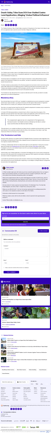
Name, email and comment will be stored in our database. (17, 267)
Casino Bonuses (42, 369)
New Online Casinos (21, 369)
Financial (35, 389)
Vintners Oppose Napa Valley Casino (11, 322)
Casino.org (12, 429)
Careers (2, 394)
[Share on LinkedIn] (11, 25)
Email (27, 260)
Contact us (3, 389)
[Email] (48, 168)
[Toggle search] (49, 2)
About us (3, 388)
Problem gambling (44, 396)
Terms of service (44, 391)
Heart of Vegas (15, 399)
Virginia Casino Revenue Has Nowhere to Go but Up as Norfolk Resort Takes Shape (27, 346)
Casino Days (15, 393)
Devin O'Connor (14, 348)
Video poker (26, 398)
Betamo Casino (15, 391)
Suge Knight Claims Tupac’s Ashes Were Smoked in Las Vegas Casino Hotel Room (27, 359)
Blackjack (25, 396)
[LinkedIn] (45, 168)
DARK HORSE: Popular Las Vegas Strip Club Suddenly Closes (22, 340)
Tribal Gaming (7, 5)
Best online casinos (27, 389)
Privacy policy (43, 393)
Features (35, 393)
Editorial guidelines (44, 398)
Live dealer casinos (27, 399)
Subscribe (25, 221)
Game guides (27, 388)
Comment (6, 245)
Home (42, 389)
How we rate (3, 398)
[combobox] (8, 382)
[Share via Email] (16, 25)
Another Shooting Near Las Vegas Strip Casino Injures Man (16, 299)
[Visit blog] (21, 409)
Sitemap (42, 394)
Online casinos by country (45, 401)
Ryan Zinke (35, 146)
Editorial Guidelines (4, 396)
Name (5, 260)
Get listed (3, 391)
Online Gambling (32, 369)
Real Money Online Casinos (8, 369)
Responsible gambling (5, 399)
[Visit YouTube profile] (16, 409)
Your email (4, 216)
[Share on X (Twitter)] (13, 25)
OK (47, 431)
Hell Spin (14, 394)
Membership (3, 393)
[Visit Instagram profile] (18, 409)
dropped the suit (15, 146)
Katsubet (14, 396)
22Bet (14, 389)
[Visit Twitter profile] (11, 409)
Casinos (35, 391)
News (2, 5)
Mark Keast (13, 355)
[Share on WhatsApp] (8, 25)
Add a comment (43, 230)
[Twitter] (43, 168)
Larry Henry (8, 301)
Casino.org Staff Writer (10, 324)
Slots (24, 393)
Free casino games (27, 391)
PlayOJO (14, 398)
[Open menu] (2, 2)
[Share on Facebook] (6, 25)
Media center (43, 399)
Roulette (25, 394)
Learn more (42, 431)
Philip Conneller (7, 21)
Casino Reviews (5, 373)
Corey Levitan (14, 342)
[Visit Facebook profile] (14, 409)
